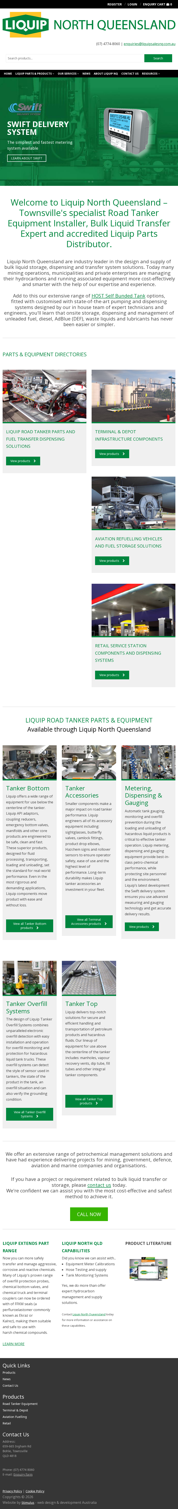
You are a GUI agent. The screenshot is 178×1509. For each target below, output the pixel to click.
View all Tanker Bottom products (29, 926)
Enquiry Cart (154, 4)
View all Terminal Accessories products (86, 921)
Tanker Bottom (27, 788)
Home (8, 73)
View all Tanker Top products (89, 1101)
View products (20, 461)
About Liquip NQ (106, 73)
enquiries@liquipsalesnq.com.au (149, 43)
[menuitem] (89, 1372)
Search (158, 58)
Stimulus (27, 1503)
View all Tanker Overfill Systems (30, 1114)
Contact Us (129, 73)
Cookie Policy (35, 1491)
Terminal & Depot (15, 1410)
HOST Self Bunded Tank (118, 295)
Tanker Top (81, 1003)
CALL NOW (89, 1214)
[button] (85, 182)
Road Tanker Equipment (20, 1404)
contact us (99, 1185)
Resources (149, 73)
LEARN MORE (14, 1344)
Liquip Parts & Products (33, 73)
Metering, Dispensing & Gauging (143, 795)
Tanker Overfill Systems (26, 1007)
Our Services (67, 73)
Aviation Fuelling (15, 1417)
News (86, 73)
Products (9, 1372)
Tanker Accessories (82, 791)
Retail (7, 1423)
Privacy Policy (12, 1491)
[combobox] (75, 58)
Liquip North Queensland (89, 1314)
